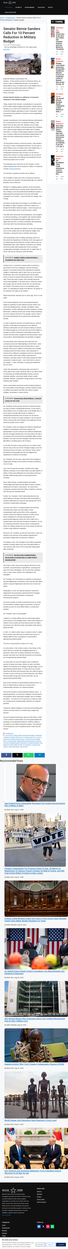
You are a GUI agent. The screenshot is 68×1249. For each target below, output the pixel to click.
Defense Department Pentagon (26, 735)
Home (2, 18)
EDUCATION (41, 7)
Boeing (15, 735)
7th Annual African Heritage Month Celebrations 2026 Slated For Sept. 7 (60, 104)
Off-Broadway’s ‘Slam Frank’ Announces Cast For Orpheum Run (60, 167)
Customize (40, 1244)
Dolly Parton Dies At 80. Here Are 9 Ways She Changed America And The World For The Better (60, 40)
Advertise (39, 1194)
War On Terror (24, 746)
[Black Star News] (9, 2)
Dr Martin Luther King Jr (16, 737)
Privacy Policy (41, 1199)
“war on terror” (9, 735)
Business (58, 59)
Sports (50, 7)
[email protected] (14, 169)
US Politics (8, 7)
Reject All (50, 1244)
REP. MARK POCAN (16, 744)
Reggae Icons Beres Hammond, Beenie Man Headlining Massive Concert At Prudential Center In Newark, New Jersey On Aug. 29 (60, 73)
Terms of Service (41, 1202)
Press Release (59, 94)
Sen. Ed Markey (27, 744)
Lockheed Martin (11, 741)
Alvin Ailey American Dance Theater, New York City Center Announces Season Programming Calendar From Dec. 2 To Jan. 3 (60, 136)
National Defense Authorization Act (26, 741)
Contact (39, 1196)
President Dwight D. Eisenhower (18, 743)
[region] (34, 1243)
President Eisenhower (33, 743)
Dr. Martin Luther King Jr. (30, 737)
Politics (4, 1236)
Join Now (6, 49)
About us (39, 1191)
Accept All (61, 1244)
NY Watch (19, 7)
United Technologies (14, 746)
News (57, 30)
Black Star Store (10, 12)
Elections (4, 1230)
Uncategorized (10, 18)
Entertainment (29, 7)
